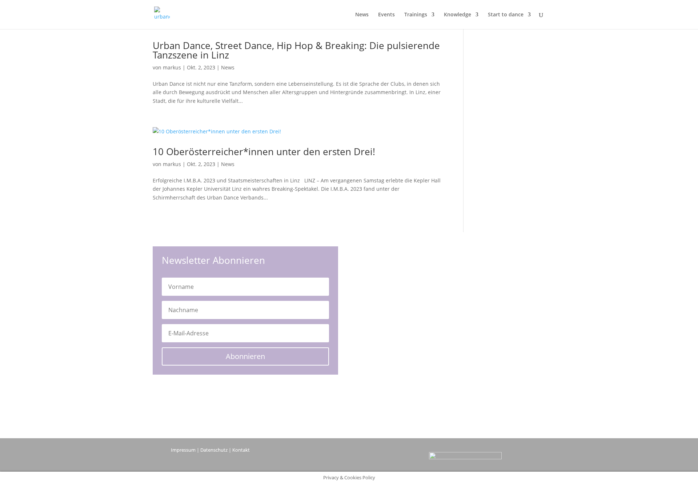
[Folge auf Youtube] (334, 458)
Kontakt (241, 450)
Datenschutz (214, 450)
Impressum (183, 450)
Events (386, 15)
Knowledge (457, 15)
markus (172, 67)
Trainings (415, 15)
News (362, 15)
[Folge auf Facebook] (349, 458)
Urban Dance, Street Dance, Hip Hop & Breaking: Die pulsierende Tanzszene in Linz (296, 50)
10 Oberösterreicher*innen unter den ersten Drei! (264, 151)
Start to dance (506, 15)
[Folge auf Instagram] (363, 458)
